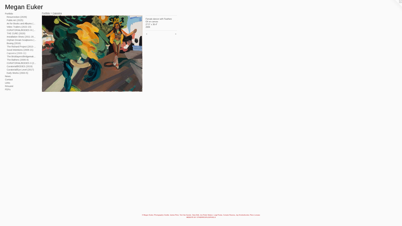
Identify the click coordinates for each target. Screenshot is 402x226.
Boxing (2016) (14, 43)
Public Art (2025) (15, 20)
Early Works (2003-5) (17, 73)
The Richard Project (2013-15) (22, 46)
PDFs (8, 89)
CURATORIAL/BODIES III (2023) (22, 30)
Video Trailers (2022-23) (19, 27)
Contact (9, 79)
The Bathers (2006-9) (18, 60)
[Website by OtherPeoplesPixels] (395, 6)
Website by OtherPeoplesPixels (201, 217)
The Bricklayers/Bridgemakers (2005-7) (22, 56)
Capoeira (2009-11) (16, 53)
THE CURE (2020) (16, 33)
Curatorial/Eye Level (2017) (20, 69)
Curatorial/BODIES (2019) (20, 66)
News (8, 76)
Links (7, 83)
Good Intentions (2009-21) (20, 50)
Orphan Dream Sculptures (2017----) (22, 40)
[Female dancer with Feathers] (92, 53)
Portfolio (9, 13)
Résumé (9, 86)
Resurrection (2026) (17, 17)
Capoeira (57, 13)
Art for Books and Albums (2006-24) (22, 23)
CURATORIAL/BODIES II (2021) (22, 63)
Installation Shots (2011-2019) (22, 36)
